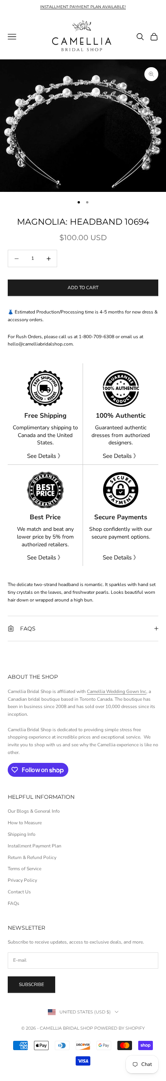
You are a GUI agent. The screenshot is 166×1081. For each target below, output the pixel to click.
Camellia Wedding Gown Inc (116, 691)
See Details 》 (45, 456)
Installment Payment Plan (34, 846)
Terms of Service (24, 869)
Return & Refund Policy (32, 857)
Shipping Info (22, 834)
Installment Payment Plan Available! (83, 6)
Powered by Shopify (119, 1028)
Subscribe (31, 984)
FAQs (13, 903)
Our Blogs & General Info (34, 811)
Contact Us (19, 892)
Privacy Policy (22, 880)
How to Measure (25, 823)
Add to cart (83, 288)
